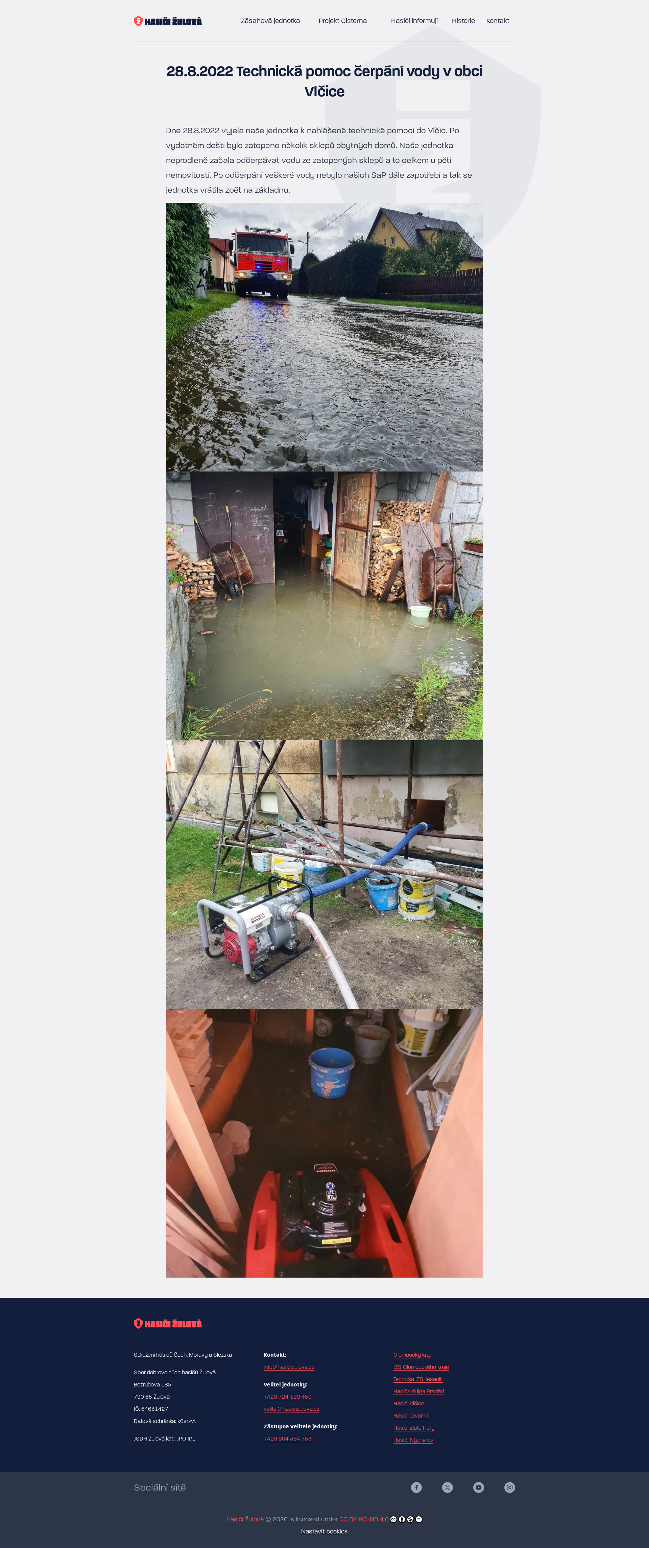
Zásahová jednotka (270, 21)
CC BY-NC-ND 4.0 (364, 1519)
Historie (463, 21)
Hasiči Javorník (411, 1416)
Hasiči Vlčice (408, 1404)
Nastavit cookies (324, 1531)
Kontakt (497, 21)
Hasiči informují (414, 21)
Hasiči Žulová (245, 1519)
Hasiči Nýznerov (413, 1440)
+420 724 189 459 (288, 1397)
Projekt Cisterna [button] (343, 21)
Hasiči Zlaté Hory (413, 1428)
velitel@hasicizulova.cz (291, 1409)
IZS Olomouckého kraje (421, 1367)
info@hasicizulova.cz (289, 1367)
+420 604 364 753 (288, 1439)
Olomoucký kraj (412, 1355)
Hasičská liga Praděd (418, 1391)
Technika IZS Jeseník (418, 1379)
